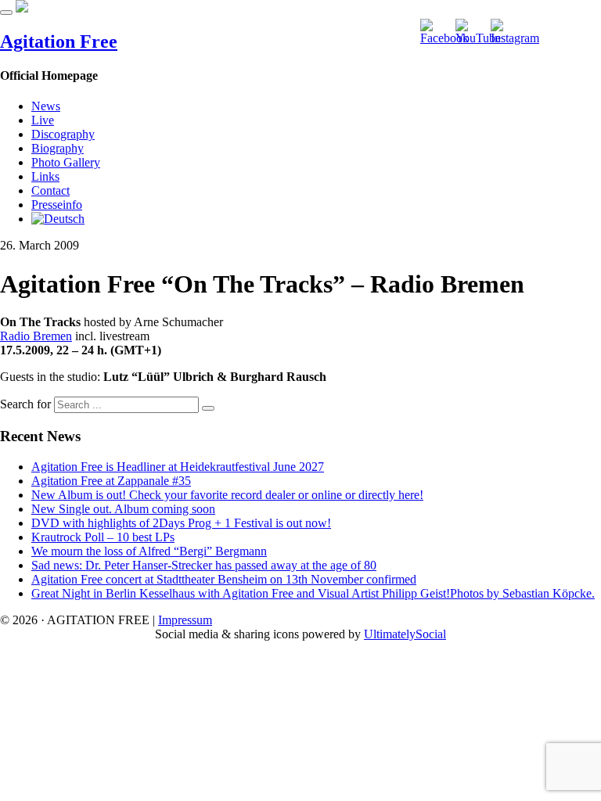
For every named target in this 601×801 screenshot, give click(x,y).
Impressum (185, 620)
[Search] (208, 408)
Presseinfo (56, 204)
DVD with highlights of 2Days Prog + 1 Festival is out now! (181, 523)
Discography (63, 134)
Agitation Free (58, 41)
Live (42, 120)
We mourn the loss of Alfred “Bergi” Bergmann (149, 551)
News (45, 106)
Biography (57, 148)
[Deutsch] (58, 218)
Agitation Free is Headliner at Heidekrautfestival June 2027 (177, 466)
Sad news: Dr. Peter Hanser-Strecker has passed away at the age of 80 (203, 565)
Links (45, 176)
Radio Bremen (36, 336)
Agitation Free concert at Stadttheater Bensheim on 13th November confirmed (223, 579)
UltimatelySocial (405, 634)
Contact (50, 190)
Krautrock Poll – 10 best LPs (103, 537)
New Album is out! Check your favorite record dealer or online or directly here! (227, 494)
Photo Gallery (65, 162)
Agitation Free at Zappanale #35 (111, 480)
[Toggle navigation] (6, 12)
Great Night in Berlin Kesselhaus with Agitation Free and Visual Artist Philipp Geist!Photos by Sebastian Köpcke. (313, 593)
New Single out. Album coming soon (123, 508)
